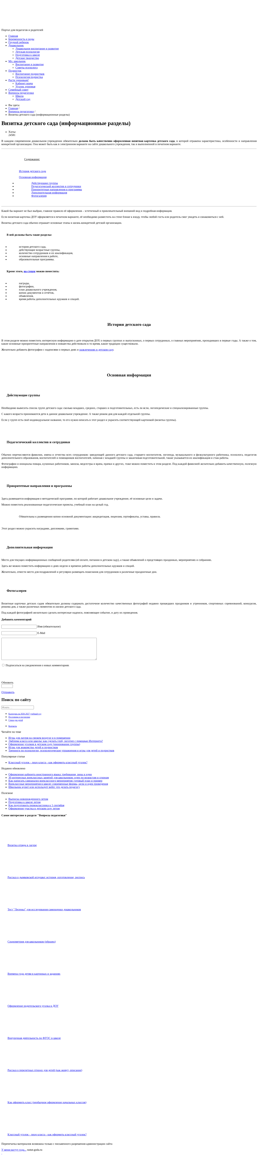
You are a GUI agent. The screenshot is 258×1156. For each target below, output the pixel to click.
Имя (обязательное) (49, 626)
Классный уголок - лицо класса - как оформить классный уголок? (47, 762)
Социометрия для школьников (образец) (32, 941)
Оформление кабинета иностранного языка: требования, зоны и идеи (50, 774)
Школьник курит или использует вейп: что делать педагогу (44, 787)
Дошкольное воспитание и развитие (37, 48)
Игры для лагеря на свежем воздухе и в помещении (39, 737)
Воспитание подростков (29, 73)
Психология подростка (29, 77)
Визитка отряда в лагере (22, 845)
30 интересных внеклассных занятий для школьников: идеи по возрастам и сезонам (58, 777)
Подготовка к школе (27, 54)
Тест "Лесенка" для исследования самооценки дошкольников (44, 909)
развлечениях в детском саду (96, 349)
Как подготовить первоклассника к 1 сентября (36, 805)
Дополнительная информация (49, 192)
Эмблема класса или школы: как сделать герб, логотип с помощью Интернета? (55, 741)
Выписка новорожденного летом (28, 798)
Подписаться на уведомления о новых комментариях (37, 665)
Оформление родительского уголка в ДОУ (33, 1005)
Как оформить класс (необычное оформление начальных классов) (47, 1102)
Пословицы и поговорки (19, 717)
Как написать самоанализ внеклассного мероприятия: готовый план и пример (55, 780)
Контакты (12, 726)
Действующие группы (44, 183)
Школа (19, 96)
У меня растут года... (13, 1149)
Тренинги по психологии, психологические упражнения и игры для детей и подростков (61, 750)
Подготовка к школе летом (24, 802)
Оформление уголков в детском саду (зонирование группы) (44, 744)
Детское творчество (27, 58)
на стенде (29, 271)
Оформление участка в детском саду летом (34, 808)
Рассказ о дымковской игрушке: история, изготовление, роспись (46, 877)
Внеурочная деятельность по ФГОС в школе (34, 1038)
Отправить (7, 692)
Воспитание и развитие (29, 64)
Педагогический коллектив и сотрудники (56, 186)
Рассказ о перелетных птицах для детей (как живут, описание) (45, 1070)
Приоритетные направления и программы (56, 189)
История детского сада (32, 171)
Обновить (7, 682)
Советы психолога (26, 67)
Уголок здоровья (25, 86)
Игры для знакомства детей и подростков (33, 747)
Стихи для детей (15, 720)
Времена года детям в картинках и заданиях (34, 973)
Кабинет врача (24, 83)
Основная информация (33, 177)
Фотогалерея (39, 195)
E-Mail (41, 632)
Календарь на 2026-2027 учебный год (24, 714)
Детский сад (22, 99)
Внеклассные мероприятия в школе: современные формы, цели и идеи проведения (58, 783)
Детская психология (27, 51)
